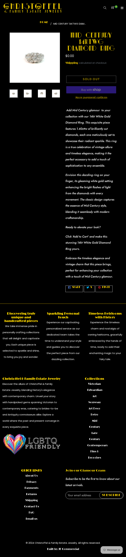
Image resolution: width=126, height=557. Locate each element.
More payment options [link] (91, 97)
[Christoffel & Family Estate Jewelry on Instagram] (72, 505)
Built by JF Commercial (63, 549)
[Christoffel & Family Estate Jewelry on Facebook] (66, 505)
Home (44, 22)
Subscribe (111, 495)
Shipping (71, 63)
